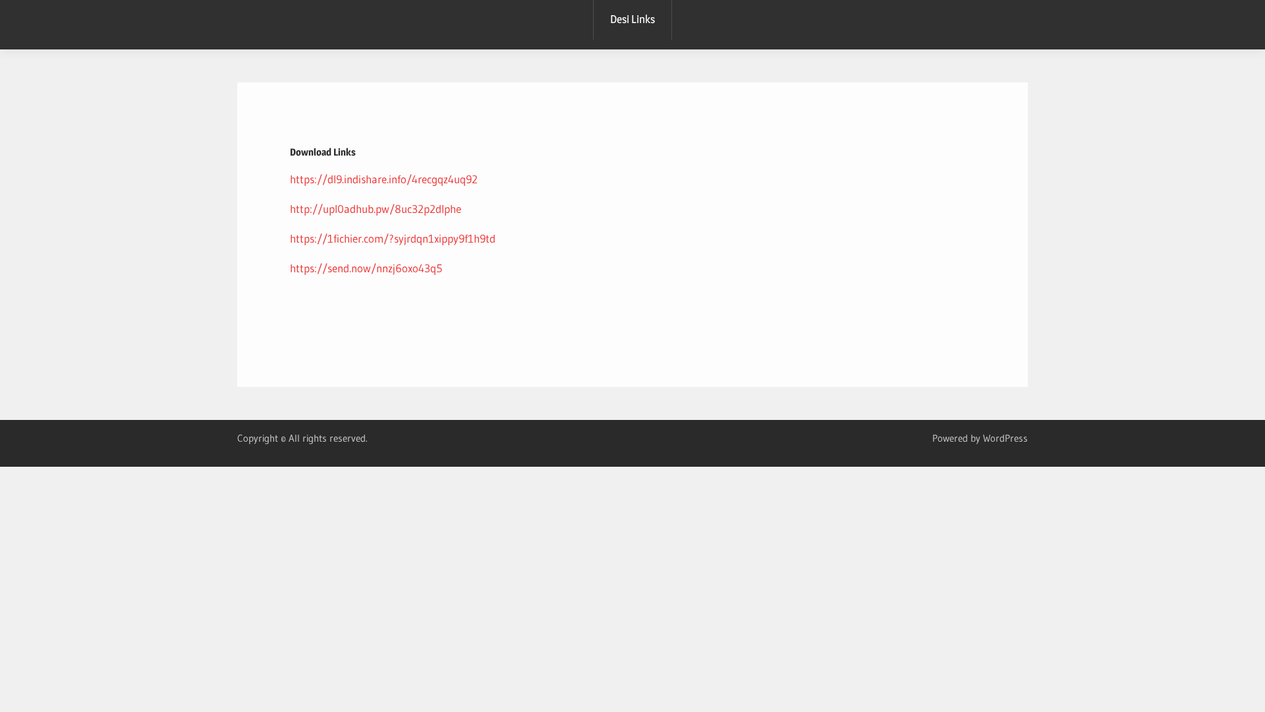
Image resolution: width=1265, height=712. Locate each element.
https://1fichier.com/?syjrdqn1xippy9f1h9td (392, 238)
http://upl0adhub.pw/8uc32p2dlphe (375, 209)
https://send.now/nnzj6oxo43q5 (366, 268)
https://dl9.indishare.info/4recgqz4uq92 (384, 179)
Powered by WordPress (980, 438)
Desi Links (632, 19)
